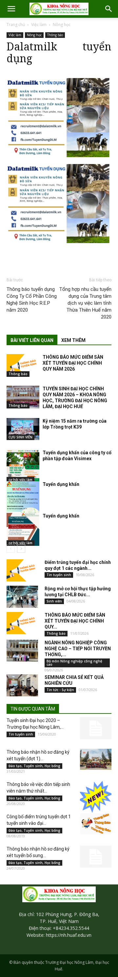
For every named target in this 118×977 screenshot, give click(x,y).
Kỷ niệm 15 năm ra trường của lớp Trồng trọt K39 (75, 424)
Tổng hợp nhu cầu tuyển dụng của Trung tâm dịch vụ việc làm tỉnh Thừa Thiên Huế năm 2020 (85, 303)
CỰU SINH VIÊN (20, 437)
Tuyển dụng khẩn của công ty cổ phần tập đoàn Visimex (77, 455)
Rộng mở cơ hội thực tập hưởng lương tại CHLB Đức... (78, 591)
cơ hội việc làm (20, 479)
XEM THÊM (73, 340)
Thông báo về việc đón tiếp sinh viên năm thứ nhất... (38, 788)
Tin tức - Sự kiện (60, 689)
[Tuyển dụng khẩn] (23, 504)
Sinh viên (54, 601)
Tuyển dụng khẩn (61, 484)
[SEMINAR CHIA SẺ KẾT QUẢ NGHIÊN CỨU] (22, 685)
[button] (11, 9)
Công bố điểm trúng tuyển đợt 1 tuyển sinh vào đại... (39, 820)
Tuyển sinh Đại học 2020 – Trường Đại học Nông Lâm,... (35, 724)
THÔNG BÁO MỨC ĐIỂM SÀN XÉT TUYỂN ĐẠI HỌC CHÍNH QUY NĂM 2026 (73, 363)
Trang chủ (16, 24)
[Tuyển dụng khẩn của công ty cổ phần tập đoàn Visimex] (23, 466)
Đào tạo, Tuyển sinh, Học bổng (34, 766)
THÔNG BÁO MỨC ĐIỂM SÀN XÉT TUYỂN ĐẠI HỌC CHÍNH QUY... (75, 620)
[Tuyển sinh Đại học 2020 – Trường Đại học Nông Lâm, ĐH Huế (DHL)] (95, 728)
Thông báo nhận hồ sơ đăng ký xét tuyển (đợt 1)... (38, 755)
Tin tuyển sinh (59, 574)
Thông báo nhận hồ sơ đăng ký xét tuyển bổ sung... (38, 852)
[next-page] (21, 548)
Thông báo (55, 35)
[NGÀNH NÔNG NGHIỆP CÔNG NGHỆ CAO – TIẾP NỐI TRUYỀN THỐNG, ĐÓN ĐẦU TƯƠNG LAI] (22, 651)
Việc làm (39, 24)
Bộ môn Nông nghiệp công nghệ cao (74, 663)
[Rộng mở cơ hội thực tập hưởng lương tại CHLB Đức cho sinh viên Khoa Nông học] (22, 597)
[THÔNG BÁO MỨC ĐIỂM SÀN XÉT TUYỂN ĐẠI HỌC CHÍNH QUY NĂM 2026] (23, 365)
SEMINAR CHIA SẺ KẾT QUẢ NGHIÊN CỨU (74, 680)
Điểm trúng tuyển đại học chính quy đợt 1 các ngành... (78, 565)
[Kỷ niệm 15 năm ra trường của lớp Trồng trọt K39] (23, 429)
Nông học (61, 24)
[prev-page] (11, 548)
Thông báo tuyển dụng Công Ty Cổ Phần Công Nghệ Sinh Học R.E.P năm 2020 (32, 299)
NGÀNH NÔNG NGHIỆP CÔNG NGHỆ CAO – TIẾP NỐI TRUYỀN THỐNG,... (78, 648)
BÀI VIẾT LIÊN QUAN (31, 340)
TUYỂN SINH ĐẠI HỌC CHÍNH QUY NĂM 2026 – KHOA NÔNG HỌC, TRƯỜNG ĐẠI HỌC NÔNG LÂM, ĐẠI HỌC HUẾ (75, 397)
